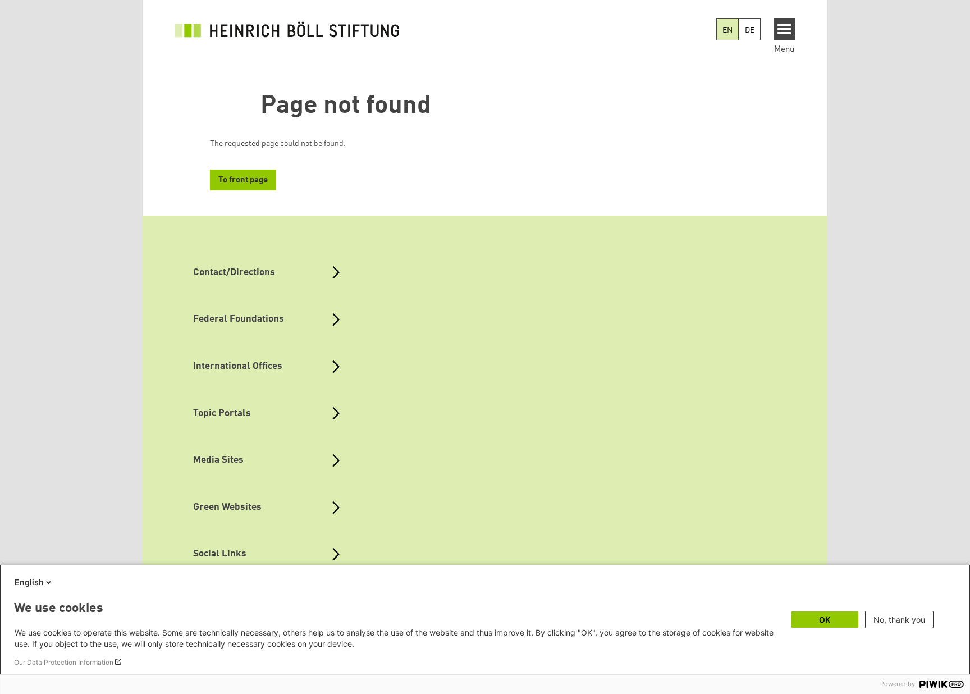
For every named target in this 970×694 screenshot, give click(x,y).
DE (749, 30)
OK (824, 619)
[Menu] (784, 29)
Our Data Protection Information (63, 662)
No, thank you (899, 619)
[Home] (287, 29)
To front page (243, 180)
